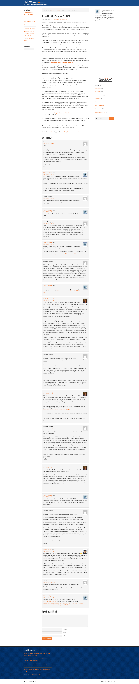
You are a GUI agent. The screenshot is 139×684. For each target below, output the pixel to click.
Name (64, 629)
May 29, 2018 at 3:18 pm (48, 597)
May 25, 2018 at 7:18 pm (48, 428)
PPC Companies (99, 105)
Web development (100, 112)
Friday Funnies (99, 95)
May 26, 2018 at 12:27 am (49, 551)
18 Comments (63, 19)
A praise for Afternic (29, 28)
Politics (97, 102)
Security (75, 132)
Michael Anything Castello (50, 392)
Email (64, 632)
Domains (51, 132)
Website (65, 636)
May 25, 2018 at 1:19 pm (48, 143)
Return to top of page (30, 681)
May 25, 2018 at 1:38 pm (48, 223)
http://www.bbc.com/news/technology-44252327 (56, 409)
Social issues (98, 109)
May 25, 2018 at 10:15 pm (48, 512)
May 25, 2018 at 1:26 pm (48, 174)
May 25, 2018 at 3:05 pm (48, 287)
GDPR (67, 132)
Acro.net (113, 681)
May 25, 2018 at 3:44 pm (48, 300)
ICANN (71, 132)
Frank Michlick (47, 549)
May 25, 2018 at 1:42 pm (48, 244)
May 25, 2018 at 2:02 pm (48, 262)
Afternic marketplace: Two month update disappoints (29, 23)
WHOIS (79, 132)
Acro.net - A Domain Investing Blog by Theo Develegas (69, 3)
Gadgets (97, 98)
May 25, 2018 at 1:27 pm (48, 198)
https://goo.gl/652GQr (49, 601)
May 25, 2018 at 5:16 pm (48, 356)
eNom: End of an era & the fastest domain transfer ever (30, 33)
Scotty (25, 669)
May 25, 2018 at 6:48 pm (48, 393)
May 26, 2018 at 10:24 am (49, 582)
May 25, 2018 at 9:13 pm (48, 467)
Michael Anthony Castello (50, 299)
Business (97, 88)
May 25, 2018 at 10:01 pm (49, 496)
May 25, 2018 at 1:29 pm (48, 211)
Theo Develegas (55, 19)
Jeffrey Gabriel (28, 653)
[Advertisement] (105, 50)
